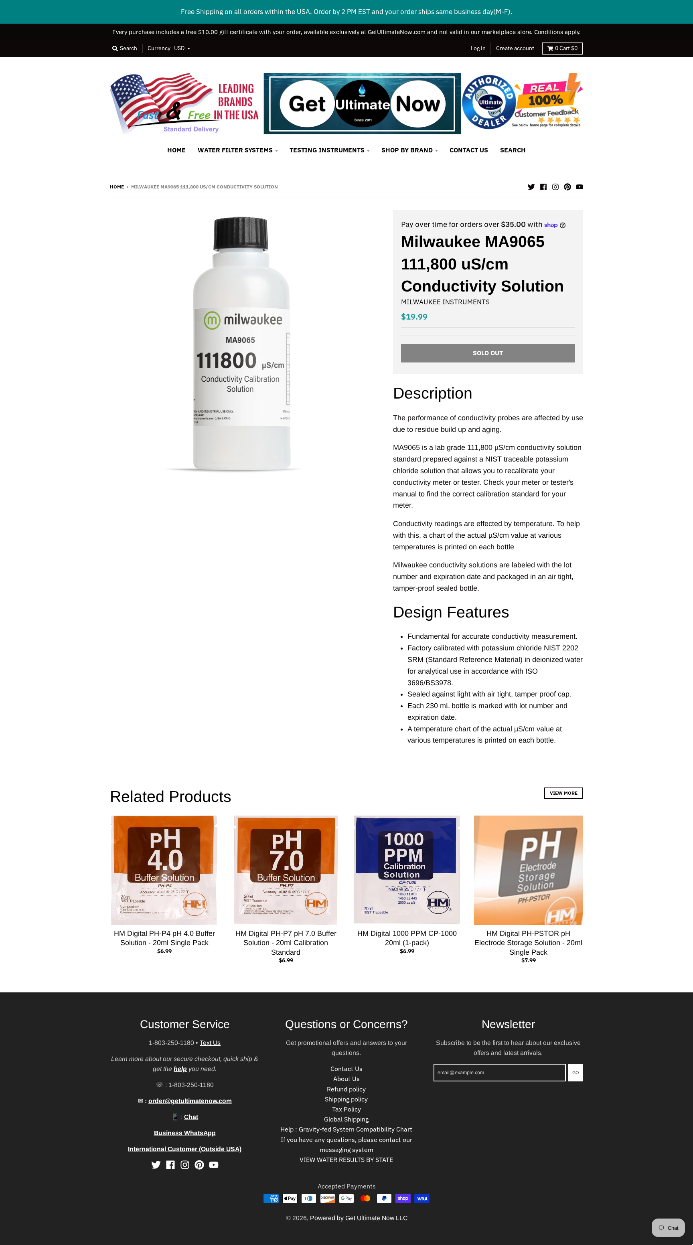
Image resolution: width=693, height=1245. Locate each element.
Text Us (210, 1042)
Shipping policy (346, 1099)
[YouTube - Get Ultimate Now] (579, 186)
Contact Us (346, 1069)
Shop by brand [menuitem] (407, 150)
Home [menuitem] (176, 150)
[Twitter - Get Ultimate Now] (531, 186)
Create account (515, 48)
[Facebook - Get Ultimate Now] (543, 186)
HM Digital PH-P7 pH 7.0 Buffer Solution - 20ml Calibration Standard (285, 942)
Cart (566, 48)
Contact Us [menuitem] (469, 150)
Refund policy (346, 1089)
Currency (159, 48)
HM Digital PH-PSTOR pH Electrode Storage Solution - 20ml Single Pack (528, 942)
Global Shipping (346, 1119)
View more (564, 793)
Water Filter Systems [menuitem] (235, 150)
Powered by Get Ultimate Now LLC (358, 1218)
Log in (478, 48)
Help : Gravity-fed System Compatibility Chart (346, 1129)
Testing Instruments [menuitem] (327, 150)
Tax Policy (346, 1109)
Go (575, 1072)
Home (117, 186)
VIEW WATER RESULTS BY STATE (346, 1160)
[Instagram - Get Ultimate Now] (555, 186)
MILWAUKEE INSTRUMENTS (445, 302)
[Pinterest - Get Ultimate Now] (567, 186)
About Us (346, 1079)
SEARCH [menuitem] (513, 150)
